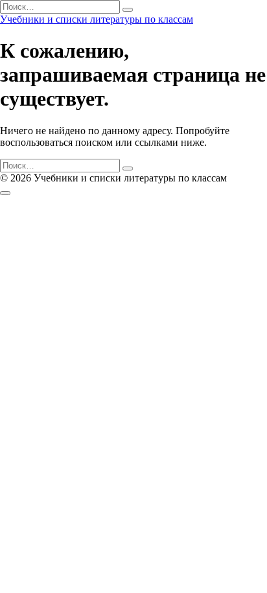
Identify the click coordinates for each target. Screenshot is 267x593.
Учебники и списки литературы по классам (96, 19)
